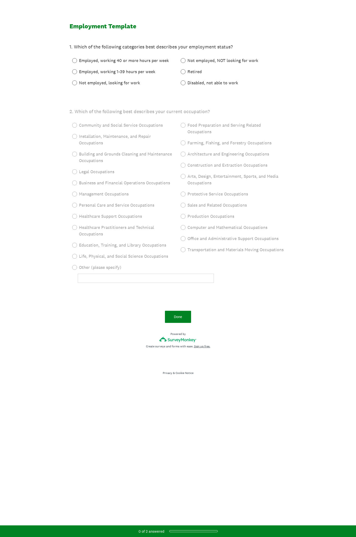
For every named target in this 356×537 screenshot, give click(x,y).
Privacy (167, 373)
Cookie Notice (184, 373)
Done (178, 316)
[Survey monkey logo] (178, 339)
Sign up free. (202, 346)
